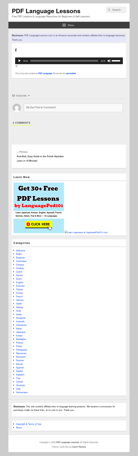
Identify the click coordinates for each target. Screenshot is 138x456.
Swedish (20, 374)
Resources (21, 353)
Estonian (20, 285)
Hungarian (21, 317)
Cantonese (21, 261)
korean (19, 335)
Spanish (20, 367)
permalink (71, 73)
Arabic (19, 254)
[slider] (116, 60)
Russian (20, 360)
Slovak (19, 364)
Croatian (20, 268)
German (20, 300)
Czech (19, 271)
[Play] (19, 60)
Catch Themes (79, 446)
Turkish (19, 381)
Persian (19, 342)
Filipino (19, 289)
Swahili (19, 371)
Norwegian (21, 339)
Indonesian (21, 324)
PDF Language (45, 73)
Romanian (21, 356)
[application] (69, 60)
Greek (19, 303)
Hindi (18, 310)
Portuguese (21, 349)
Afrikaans (20, 250)
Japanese (20, 332)
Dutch (19, 278)
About (19, 427)
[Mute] (109, 60)
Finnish (19, 292)
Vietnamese (22, 392)
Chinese (20, 264)
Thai (18, 378)
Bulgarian (20, 257)
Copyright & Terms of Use (28, 424)
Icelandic (20, 321)
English (19, 282)
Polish (19, 346)
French (19, 296)
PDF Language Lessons (46, 10)
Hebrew (19, 307)
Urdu (18, 388)
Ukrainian (20, 385)
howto (19, 314)
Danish (19, 275)
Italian (19, 328)
